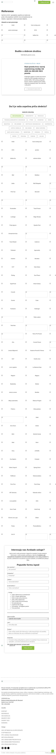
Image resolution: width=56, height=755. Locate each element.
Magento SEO (5, 718)
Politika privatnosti (50, 752)
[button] (53, 2)
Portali (46, 132)
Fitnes (31, 120)
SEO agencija (5, 715)
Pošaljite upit (28, 648)
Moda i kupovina (40, 128)
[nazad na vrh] (52, 751)
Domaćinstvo (29, 115)
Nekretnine (27, 132)
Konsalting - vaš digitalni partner (20, 606)
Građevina (40, 120)
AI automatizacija (16, 603)
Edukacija (41, 115)
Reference (5, 713)
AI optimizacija (6, 732)
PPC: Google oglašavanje (19, 596)
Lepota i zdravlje (16, 128)
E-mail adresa (11, 585)
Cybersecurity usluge (17, 604)
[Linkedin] (2, 748)
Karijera (4, 722)
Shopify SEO (5, 720)
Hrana (50, 120)
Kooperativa (48, 124)
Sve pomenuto (16, 608)
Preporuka (10, 637)
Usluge (41, 136)
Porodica (37, 132)
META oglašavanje (7, 737)
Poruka (9, 629)
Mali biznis (28, 128)
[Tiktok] (8, 748)
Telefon (9, 579)
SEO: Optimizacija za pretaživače (12, 730)
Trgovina (23, 136)
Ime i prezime (11, 567)
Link (8, 622)
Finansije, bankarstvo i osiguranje (14, 120)
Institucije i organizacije (33, 124)
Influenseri (17, 124)
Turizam (32, 136)
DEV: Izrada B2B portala (9, 744)
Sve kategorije (16, 115)
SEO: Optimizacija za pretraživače (21, 594)
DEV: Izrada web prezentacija (20, 601)
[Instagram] (5, 748)
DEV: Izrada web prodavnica (19, 598)
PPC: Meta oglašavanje (18, 599)
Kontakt (4, 711)
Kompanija (10, 573)
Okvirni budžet (11, 616)
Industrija (7, 124)
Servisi (14, 136)
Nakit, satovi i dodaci (13, 132)
